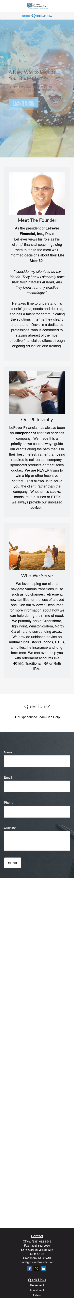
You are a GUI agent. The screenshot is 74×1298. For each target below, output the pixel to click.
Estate (37, 1295)
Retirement (37, 1285)
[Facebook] (29, 1268)
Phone (8, 802)
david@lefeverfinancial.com (37, 1262)
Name (8, 752)
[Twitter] (36, 1268)
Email (8, 777)
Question (10, 827)
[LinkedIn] (43, 1268)
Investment (37, 1290)
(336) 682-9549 (41, 1241)
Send (12, 863)
